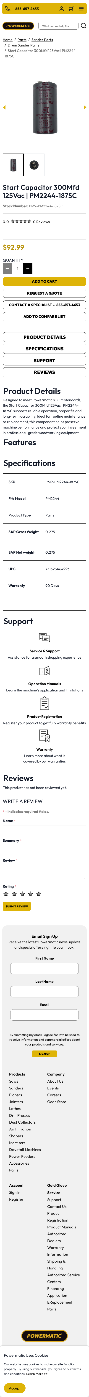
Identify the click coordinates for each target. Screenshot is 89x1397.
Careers (54, 1094)
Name (9, 820)
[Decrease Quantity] (7, 268)
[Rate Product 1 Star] (6, 894)
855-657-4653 (27, 8)
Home (8, 39)
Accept (15, 1388)
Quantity (13, 260)
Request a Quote (44, 293)
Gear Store (56, 1101)
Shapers (16, 1135)
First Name (44, 958)
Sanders (16, 1088)
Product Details (45, 337)
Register (16, 1199)
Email (44, 1004)
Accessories (19, 1163)
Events (53, 1088)
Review (10, 860)
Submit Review (17, 906)
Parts (22, 39)
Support (44, 360)
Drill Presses (19, 1115)
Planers (15, 1094)
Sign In (14, 1192)
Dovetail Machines (25, 1149)
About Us (55, 1081)
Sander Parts (42, 39)
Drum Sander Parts (23, 45)
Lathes (15, 1108)
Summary (12, 840)
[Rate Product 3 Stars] (22, 894)
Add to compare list (44, 316)
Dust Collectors (22, 1122)
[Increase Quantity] (27, 268)
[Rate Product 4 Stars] (30, 894)
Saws (13, 1081)
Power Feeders (22, 1156)
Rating (9, 886)
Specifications (44, 349)
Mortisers (17, 1142)
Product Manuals (61, 1227)
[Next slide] (84, 107)
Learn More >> (37, 1374)
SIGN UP (44, 1053)
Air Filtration (20, 1129)
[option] (13, 165)
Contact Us (56, 1206)
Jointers (16, 1101)
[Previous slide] (4, 107)
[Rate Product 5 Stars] (39, 894)
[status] (17, 268)
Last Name (44, 981)
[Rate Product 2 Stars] (14, 894)
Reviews (44, 372)
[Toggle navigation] (81, 8)
